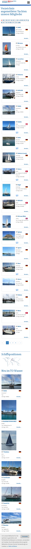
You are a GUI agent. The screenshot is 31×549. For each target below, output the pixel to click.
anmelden (26, 5)
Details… (26, 38)
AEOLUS (20, 200)
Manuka (5, 525)
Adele (19, 106)
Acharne (20, 75)
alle (19, 22)
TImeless (6, 452)
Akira (19, 311)
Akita (19, 326)
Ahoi (19, 263)
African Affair (22, 216)
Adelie (20, 122)
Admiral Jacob (22, 153)
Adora (19, 169)
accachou (21, 59)
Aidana (20, 295)
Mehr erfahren (13, 546)
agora (19, 248)
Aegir (19, 185)
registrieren (18, 5)
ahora (19, 279)
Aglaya (20, 232)
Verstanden (25, 536)
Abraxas (20, 43)
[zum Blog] (17, 132)
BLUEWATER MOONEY (10, 421)
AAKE (19, 27)
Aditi (19, 137)
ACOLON (20, 90)
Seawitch (6, 503)
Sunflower (6, 477)
